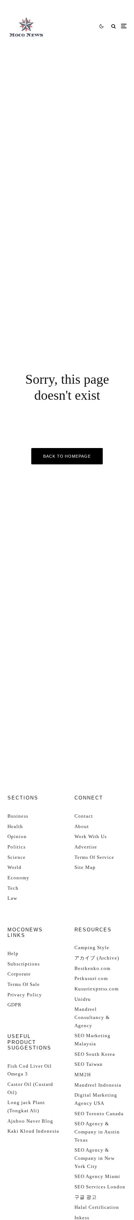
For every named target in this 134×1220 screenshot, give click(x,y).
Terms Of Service (94, 857)
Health (15, 826)
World (14, 867)
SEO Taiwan (88, 1064)
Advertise (85, 847)
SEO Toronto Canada (99, 1113)
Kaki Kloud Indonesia (33, 1131)
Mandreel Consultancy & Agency (92, 1017)
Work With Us (90, 836)
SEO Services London (99, 1187)
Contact (83, 816)
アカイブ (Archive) (96, 958)
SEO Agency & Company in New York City (94, 1158)
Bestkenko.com (92, 968)
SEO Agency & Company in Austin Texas (97, 1131)
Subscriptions (23, 964)
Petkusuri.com (91, 978)
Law (12, 898)
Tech (13, 888)
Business (17, 816)
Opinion (17, 836)
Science (16, 857)
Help (13, 953)
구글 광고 (85, 1197)
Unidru (82, 999)
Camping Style (91, 947)
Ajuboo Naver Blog (30, 1121)
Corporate (19, 974)
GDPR (14, 1005)
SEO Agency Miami (97, 1176)
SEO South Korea (94, 1054)
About (81, 826)
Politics (16, 847)
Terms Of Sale (23, 984)
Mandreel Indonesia (97, 1085)
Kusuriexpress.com (96, 989)
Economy (18, 877)
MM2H (82, 1074)
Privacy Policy (24, 994)
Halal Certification (96, 1207)
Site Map (85, 867)
